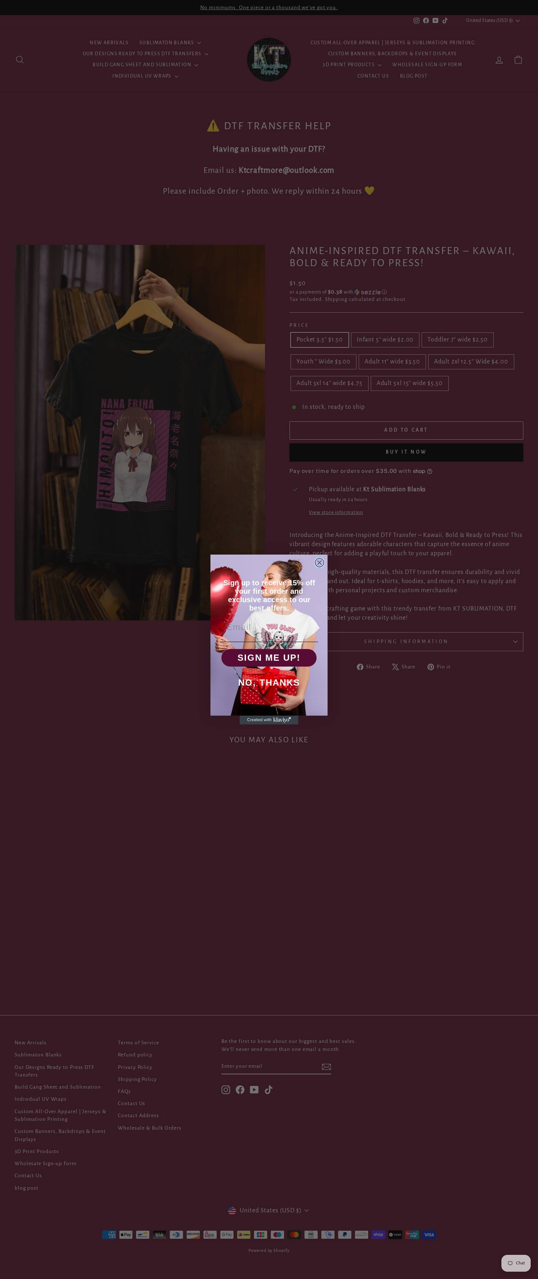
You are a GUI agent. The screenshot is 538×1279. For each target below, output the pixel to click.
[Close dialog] (319, 562)
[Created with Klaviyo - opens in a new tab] (269, 720)
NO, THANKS (269, 682)
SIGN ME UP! (269, 658)
